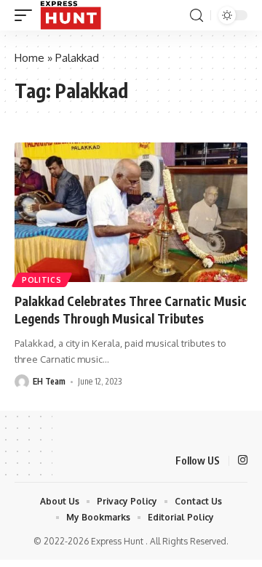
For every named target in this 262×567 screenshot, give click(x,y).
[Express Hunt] (70, 15)
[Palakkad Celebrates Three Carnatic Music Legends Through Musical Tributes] (131, 212)
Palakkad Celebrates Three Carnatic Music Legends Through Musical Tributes (131, 309)
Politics (42, 280)
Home (29, 58)
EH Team (49, 381)
